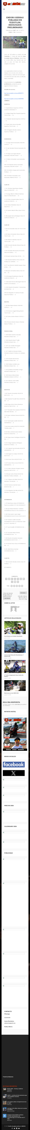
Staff (14, 30)
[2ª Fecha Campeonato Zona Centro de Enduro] (15, 666)
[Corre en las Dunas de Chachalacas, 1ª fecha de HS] (15, 646)
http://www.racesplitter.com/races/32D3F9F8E (14, 98)
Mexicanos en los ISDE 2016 (11, 693)
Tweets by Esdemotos (8, 1076)
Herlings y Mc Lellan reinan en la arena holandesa (17, 1109)
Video (13, 1111)
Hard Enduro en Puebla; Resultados (13, 636)
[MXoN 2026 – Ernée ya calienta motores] (4, 1090)
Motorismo (9, 1120)
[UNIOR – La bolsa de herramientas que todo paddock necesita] (4, 1096)
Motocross (9, 1091)
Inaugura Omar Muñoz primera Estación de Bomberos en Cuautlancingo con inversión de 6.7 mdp (16, 1117)
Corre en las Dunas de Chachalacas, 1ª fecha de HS (14, 655)
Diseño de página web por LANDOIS (16, 1126)
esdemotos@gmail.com (9, 1023)
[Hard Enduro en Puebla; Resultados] (15, 627)
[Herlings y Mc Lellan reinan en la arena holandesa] (4, 1109)
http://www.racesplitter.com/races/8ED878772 (13, 93)
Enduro (10, 32)
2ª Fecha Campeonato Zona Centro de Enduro (13, 675)
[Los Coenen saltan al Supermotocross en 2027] (4, 1103)
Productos (9, 1098)
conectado (17, 704)
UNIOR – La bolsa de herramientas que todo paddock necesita (17, 1096)
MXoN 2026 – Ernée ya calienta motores (15, 1089)
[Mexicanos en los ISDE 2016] (15, 685)
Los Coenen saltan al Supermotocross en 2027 (16, 1102)
